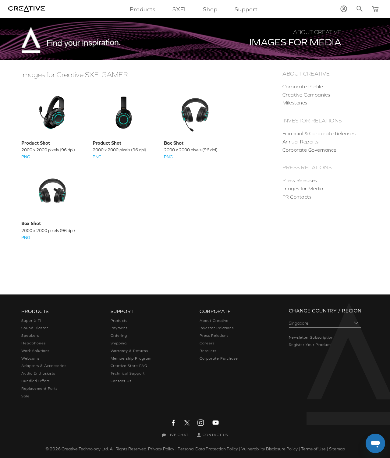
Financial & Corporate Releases (319, 133)
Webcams (30, 358)
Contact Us (121, 381)
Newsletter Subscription (311, 337)
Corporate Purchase (219, 358)
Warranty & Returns (129, 351)
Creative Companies (306, 94)
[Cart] (375, 9)
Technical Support (128, 373)
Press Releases (299, 180)
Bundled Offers (35, 381)
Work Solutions (35, 351)
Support (246, 9)
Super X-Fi (31, 321)
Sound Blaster (34, 328)
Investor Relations (312, 121)
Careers (207, 343)
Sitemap (337, 448)
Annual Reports (300, 141)
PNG (25, 156)
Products (119, 321)
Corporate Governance (309, 150)
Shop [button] (210, 9)
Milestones (294, 102)
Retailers (208, 351)
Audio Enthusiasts (38, 373)
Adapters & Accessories (43, 366)
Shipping (119, 343)
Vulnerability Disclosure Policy (269, 448)
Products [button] (142, 9)
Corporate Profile (302, 86)
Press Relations (307, 167)
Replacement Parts (39, 388)
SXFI (179, 9)
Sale (25, 396)
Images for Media (303, 188)
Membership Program (131, 358)
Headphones (33, 343)
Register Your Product (310, 345)
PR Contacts (296, 196)
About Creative (306, 74)
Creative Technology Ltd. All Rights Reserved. (104, 448)
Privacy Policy (161, 448)
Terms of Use (313, 448)
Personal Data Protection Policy (208, 448)
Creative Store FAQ (129, 366)
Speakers (30, 335)
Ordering (119, 335)
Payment (119, 328)
